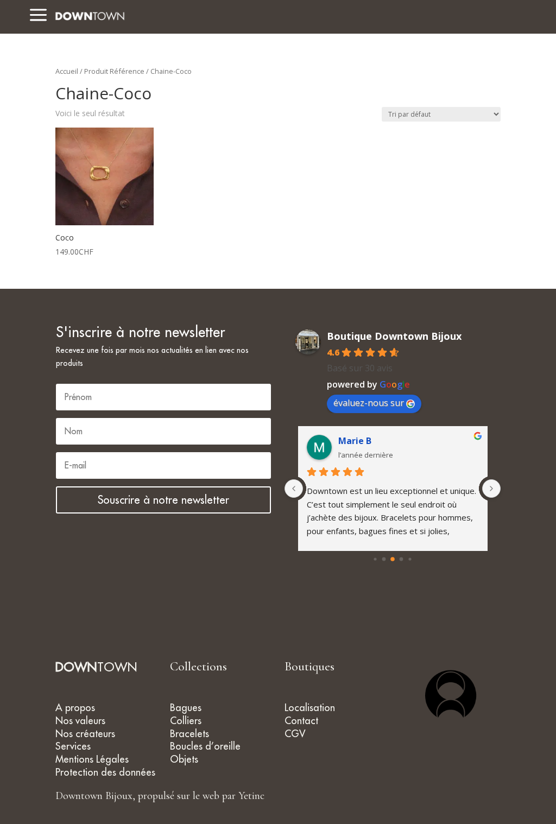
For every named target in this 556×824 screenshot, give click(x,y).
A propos (75, 707)
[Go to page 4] (384, 559)
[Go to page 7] (409, 558)
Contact (301, 720)
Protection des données (105, 772)
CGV (295, 733)
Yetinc (251, 795)
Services (73, 746)
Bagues (185, 707)
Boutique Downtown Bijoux (394, 336)
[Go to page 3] (375, 558)
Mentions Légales (92, 759)
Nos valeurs (80, 720)
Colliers (185, 720)
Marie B (354, 441)
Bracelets (189, 733)
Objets (184, 759)
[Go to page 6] (401, 559)
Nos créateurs (85, 733)
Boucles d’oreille (205, 746)
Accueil (66, 71)
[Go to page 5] (392, 559)
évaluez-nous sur (368, 403)
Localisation (310, 707)
